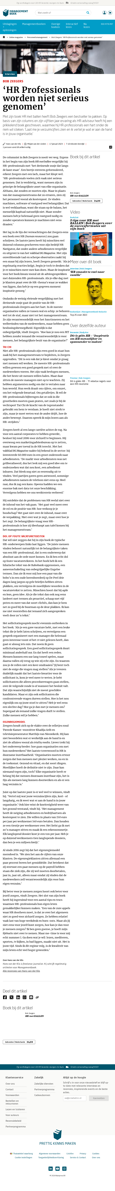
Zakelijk (38, 1077)
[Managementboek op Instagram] (64, 1169)
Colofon (69, 1153)
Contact (9, 1089)
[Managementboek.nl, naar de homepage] (15, 16)
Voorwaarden (12, 1095)
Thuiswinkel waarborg (22, 1153)
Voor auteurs (12, 1115)
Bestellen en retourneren (12, 1102)
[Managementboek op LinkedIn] (51, 1169)
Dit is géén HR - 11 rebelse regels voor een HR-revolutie (90, 382)
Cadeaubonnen (42, 1095)
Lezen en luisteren (15, 1109)
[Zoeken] (87, 12)
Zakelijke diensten (43, 1083)
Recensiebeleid (13, 1121)
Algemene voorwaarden (49, 1153)
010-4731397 (107, 24)
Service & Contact (78, 1157)
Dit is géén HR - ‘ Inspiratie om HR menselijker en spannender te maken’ (89, 338)
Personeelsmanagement (37, 37)
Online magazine (16, 37)
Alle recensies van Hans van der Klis (21, 971)
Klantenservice (14, 1077)
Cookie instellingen (23, 1157)
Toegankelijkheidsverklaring (51, 1157)
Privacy (83, 1153)
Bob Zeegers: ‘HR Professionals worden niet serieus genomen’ (76, 37)
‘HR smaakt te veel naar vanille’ (87, 273)
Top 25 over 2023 (78, 315)
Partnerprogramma (16, 1126)
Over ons (10, 1083)
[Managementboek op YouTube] (57, 1169)
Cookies (95, 1153)
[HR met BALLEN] (80, 175)
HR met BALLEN (79, 195)
